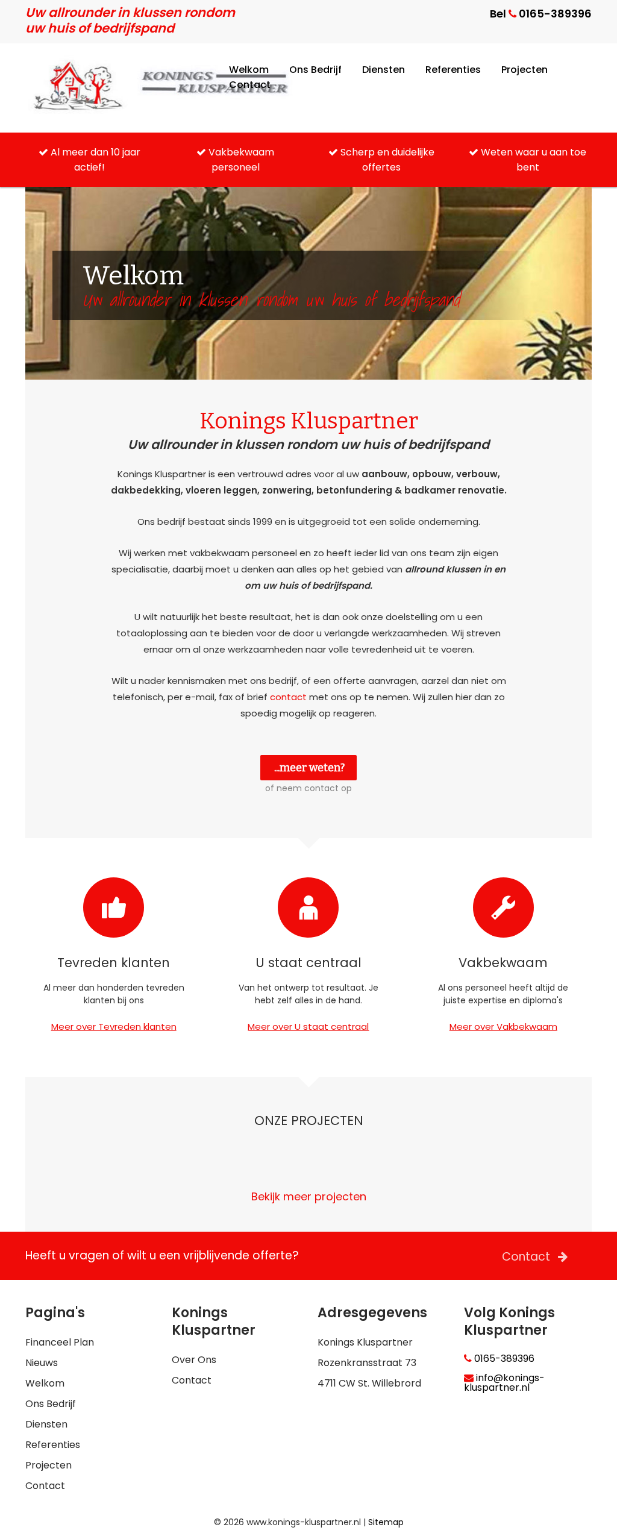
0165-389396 (503, 1359)
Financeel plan (59, 1342)
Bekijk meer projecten (308, 1197)
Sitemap (386, 1522)
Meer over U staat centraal (308, 1027)
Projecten (524, 70)
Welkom (249, 70)
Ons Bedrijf (315, 70)
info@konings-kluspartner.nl (504, 1383)
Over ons (194, 1360)
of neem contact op (308, 788)
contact (288, 697)
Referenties (453, 70)
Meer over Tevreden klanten (114, 1027)
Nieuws (41, 1363)
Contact (250, 85)
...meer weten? (309, 767)
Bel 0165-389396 (541, 13)
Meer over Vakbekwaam (503, 1027)
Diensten (383, 70)
